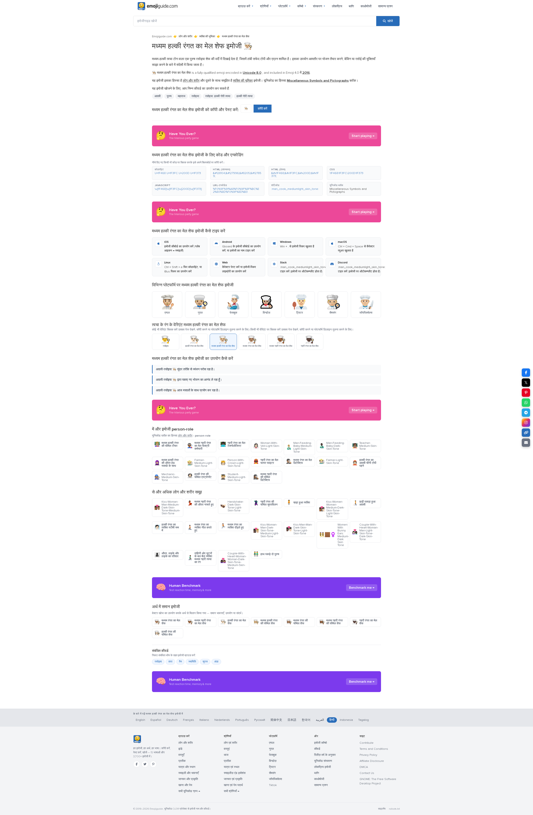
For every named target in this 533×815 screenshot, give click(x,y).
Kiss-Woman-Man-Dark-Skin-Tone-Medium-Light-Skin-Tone (266, 530)
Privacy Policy (368, 755)
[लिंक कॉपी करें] (526, 432)
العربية (320, 720)
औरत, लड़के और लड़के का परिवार (166, 555)
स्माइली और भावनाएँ (188, 773)
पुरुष (169, 96)
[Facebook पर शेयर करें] (526, 372)
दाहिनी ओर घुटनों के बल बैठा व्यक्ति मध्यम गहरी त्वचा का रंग (199, 558)
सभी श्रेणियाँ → (231, 791)
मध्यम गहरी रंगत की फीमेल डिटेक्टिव (265, 477)
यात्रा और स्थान (186, 767)
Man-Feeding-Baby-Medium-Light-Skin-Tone (299, 447)
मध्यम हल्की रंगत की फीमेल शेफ (265, 622)
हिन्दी (331, 720)
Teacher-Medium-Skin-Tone (364, 446)
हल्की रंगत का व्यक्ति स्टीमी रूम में (166, 527)
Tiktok (273, 785)
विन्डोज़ (272, 761)
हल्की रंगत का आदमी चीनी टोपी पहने (364, 463)
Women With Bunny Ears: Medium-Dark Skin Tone (333, 535)
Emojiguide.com (162, 36)
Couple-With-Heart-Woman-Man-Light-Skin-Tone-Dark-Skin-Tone (365, 532)
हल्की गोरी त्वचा (245, 96)
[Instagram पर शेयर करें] (526, 422)
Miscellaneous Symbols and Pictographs (348, 190)
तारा (170, 661)
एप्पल (271, 743)
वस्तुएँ (181, 755)
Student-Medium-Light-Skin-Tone (233, 477)
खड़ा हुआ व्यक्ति (298, 502)
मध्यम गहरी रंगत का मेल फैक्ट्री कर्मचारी (199, 446)
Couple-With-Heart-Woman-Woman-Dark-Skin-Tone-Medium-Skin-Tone (233, 561)
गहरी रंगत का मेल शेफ (364, 622)
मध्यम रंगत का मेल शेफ (167, 622)
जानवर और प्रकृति (188, 779)
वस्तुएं (227, 749)
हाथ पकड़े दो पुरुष (266, 554)
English (140, 720)
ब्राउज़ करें (245, 6)
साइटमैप (382, 808)
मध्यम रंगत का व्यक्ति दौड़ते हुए (232, 526)
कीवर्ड (317, 749)
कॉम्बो (301, 6)
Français (188, 720)
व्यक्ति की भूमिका (207, 36)
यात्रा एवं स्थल (231, 767)
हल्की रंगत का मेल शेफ (233, 622)
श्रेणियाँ (265, 6)
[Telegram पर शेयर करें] (526, 412)
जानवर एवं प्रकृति (233, 779)
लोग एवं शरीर (230, 743)
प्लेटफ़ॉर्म (284, 6)
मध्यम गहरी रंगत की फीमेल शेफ (331, 622)
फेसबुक (272, 755)
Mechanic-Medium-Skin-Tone (166, 477)
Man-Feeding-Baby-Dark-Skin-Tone (332, 446)
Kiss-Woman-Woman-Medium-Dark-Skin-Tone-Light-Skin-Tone (331, 509)
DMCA (364, 767)
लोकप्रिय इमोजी (322, 767)
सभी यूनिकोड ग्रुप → (189, 791)
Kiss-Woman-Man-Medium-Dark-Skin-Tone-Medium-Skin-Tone (167, 507)
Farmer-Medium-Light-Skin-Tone (200, 463)
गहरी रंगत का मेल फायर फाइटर (265, 461)
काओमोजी (366, 6)
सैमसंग (272, 773)
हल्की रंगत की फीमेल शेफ (165, 633)
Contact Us (367, 773)
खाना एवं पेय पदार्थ (233, 785)
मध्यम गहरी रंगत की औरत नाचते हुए (200, 503)
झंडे (180, 749)
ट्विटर (272, 767)
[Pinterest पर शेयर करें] (526, 392)
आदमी (157, 96)
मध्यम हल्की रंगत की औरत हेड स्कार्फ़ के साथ (166, 463)
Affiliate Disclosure (372, 761)
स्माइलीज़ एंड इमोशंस (234, 773)
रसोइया (195, 96)
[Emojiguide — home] (157, 6)
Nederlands (222, 720)
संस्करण (319, 6)
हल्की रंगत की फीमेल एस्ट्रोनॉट (199, 475)
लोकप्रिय (337, 6)
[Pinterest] (153, 764)
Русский (259, 720)
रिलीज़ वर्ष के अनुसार (325, 755)
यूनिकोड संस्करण (323, 761)
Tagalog (363, 720)
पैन (180, 661)
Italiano (204, 720)
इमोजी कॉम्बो (320, 743)
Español (156, 720)
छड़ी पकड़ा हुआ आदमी (363, 503)
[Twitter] (145, 764)
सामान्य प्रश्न (385, 6)
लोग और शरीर (185, 36)
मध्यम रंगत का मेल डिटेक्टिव (299, 461)
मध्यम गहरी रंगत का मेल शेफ (199, 622)
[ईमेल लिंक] (526, 442)
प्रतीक (182, 761)
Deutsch (172, 720)
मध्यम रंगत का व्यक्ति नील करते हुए (199, 527)
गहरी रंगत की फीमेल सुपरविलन (265, 503)
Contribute (367, 743)
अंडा (216, 661)
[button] (179, 173)
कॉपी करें (262, 108)
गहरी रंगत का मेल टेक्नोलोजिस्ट (232, 444)
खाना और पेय (185, 785)
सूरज (205, 661)
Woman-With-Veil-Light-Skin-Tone (266, 446)
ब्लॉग (351, 6)
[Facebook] (136, 764)
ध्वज (226, 755)
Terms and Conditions (374, 749)
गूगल (271, 749)
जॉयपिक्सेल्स (275, 779)
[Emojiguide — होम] (137, 739)
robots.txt (394, 808)
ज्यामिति (192, 661)
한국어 (306, 720)
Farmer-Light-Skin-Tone (331, 461)
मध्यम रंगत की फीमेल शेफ (297, 622)
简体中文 (276, 720)
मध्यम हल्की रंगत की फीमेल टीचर (166, 444)
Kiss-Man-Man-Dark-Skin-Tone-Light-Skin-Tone (299, 529)
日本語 (292, 720)
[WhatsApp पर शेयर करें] (526, 402)
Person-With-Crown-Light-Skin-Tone (232, 463)
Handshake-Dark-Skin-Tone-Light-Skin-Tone (232, 506)
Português (242, 720)
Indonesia (346, 720)
